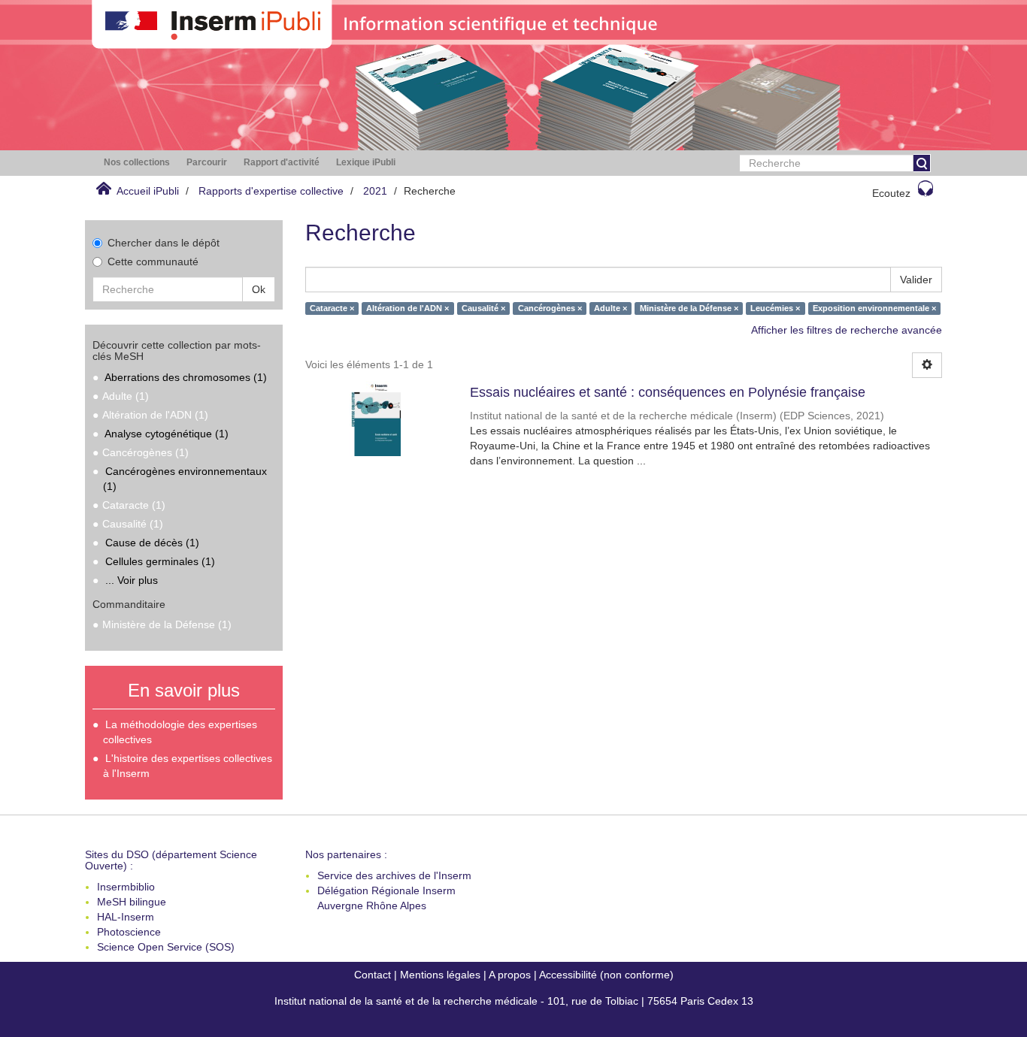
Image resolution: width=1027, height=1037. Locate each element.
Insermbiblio (126, 887)
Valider (916, 280)
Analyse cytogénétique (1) (167, 434)
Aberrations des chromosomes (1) (186, 377)
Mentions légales (440, 975)
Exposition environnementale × (874, 308)
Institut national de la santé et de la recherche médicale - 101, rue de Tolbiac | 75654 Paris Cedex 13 (513, 1001)
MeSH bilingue (131, 902)
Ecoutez (891, 193)
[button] (136, 162)
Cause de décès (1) (152, 543)
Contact (372, 975)
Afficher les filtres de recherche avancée (846, 330)
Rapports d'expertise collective (271, 191)
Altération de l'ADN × (407, 308)
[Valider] (922, 163)
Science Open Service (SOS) (166, 947)
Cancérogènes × (550, 308)
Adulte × (610, 308)
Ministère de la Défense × (689, 308)
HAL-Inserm (125, 917)
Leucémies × (775, 308)
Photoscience (129, 932)
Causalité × (483, 308)
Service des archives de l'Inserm (394, 875)
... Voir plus (131, 580)
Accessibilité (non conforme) (606, 975)
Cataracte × (332, 308)
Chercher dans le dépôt (164, 243)
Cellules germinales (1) (160, 561)
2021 (375, 191)
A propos (510, 975)
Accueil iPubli (148, 191)
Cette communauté (153, 261)
